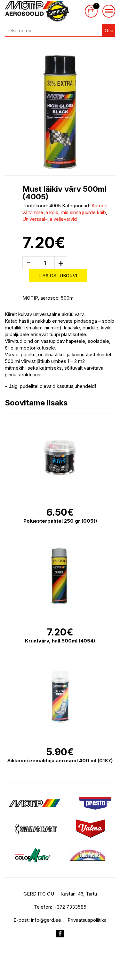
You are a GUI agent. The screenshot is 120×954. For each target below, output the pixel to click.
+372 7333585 (69, 907)
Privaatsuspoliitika (87, 920)
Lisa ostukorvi (57, 276)
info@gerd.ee (46, 920)
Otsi (109, 30)
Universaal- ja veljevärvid (49, 219)
